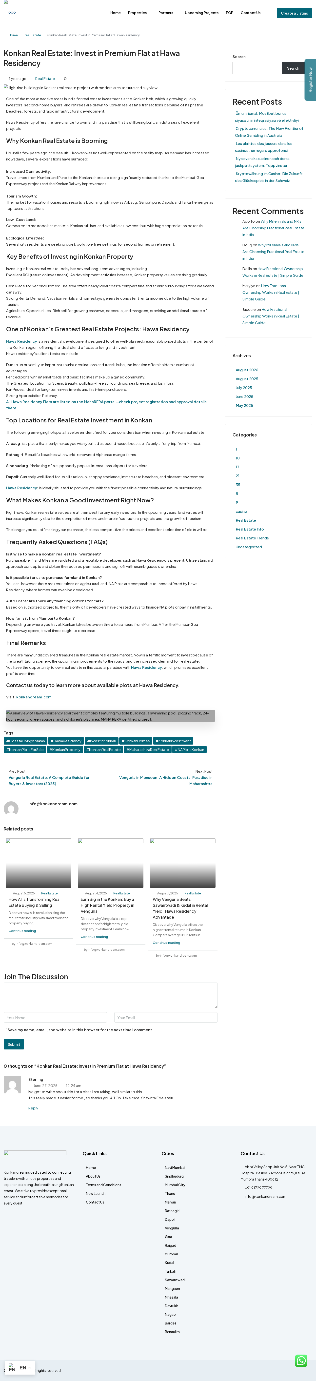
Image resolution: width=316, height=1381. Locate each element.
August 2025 (247, 378)
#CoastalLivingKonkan (25, 740)
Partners (165, 12)
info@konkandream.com (265, 1196)
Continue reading (22, 931)
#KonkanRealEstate (103, 749)
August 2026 (247, 369)
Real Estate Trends (252, 537)
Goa (168, 1236)
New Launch (95, 1193)
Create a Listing (294, 13)
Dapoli (170, 1219)
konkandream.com (34, 696)
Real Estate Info (250, 529)
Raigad (170, 1245)
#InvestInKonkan (101, 740)
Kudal (169, 1262)
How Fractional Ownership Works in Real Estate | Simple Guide (270, 292)
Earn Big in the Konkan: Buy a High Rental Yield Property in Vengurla (107, 905)
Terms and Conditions (103, 1185)
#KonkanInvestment (173, 740)
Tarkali (170, 1271)
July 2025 (244, 387)
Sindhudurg (174, 1176)
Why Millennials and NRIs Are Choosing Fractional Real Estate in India (273, 228)
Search (239, 56)
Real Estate (32, 35)
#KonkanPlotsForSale (25, 749)
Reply (33, 1107)
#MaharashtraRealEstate (147, 749)
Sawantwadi (175, 1280)
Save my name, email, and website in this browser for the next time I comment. (80, 1029)
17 (237, 466)
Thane (170, 1193)
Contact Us (250, 12)
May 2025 (244, 405)
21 (237, 475)
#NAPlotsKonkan (189, 749)
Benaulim (172, 1331)
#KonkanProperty (64, 749)
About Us (93, 1176)
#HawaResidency (66, 740)
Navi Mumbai (175, 1167)
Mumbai (171, 1254)
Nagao (170, 1314)
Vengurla (172, 1228)
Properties (137, 12)
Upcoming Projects (201, 12)
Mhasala (171, 1297)
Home (115, 12)
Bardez (171, 1323)
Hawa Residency (21, 341)
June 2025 (244, 396)
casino (241, 511)
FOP (229, 12)
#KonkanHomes (136, 740)
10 (238, 457)
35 (238, 484)
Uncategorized (249, 546)
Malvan (170, 1202)
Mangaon (172, 1288)
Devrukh (171, 1305)
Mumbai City (175, 1185)
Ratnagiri (172, 1210)
